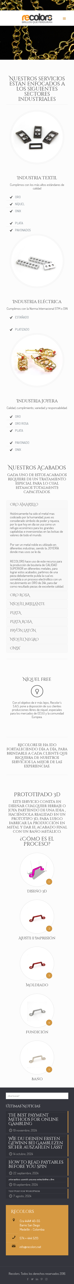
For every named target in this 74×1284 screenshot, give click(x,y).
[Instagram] (46, 1279)
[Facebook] (28, 1279)
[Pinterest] (42, 1279)
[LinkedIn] (37, 1279)
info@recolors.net (30, 1247)
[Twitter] (32, 1279)
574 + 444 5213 (29, 1238)
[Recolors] (37, 18)
